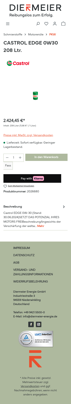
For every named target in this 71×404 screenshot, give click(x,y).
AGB (16, 262)
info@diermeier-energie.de (40, 316)
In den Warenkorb (46, 157)
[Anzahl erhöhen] (20, 158)
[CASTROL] (35, 63)
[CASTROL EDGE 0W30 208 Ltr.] (35, 95)
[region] (35, 95)
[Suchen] (38, 24)
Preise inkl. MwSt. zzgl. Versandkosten (28, 135)
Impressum (21, 248)
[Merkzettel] (46, 24)
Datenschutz (23, 255)
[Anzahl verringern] (7, 158)
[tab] (34, 216)
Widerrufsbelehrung (30, 281)
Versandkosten (30, 386)
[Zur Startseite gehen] (35, 10)
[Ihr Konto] (54, 24)
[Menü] (7, 24)
